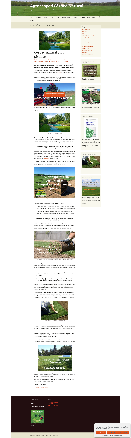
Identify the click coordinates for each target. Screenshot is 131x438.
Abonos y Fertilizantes (86, 29)
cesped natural (69, 59)
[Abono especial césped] (91, 128)
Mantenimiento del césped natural (89, 44)
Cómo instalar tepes (40, 391)
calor (65, 59)
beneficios (61, 59)
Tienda (57, 17)
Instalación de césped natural (88, 37)
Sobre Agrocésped (91, 17)
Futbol (83, 33)
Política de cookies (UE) (53, 405)
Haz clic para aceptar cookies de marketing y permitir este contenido (55, 94)
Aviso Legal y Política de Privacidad (116, 435)
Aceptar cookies (101, 432)
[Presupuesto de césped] (91, 95)
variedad (57, 61)
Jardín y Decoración (86, 39)
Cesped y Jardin (85, 31)
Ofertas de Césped (86, 48)
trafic (49, 61)
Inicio (31, 17)
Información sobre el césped (50, 59)
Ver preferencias (123, 432)
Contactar (32, 20)
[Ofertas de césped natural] (91, 162)
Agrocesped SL (65, 61)
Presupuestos (38, 17)
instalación (38, 61)
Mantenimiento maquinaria (87, 46)
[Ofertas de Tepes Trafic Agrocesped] (91, 70)
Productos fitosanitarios (87, 50)
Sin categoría (84, 52)
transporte (53, 61)
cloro (74, 59)
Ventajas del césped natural (41, 387)
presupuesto (47, 158)
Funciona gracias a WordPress (52, 435)
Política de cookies (105, 435)
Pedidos (45, 17)
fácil (35, 61)
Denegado (112, 432)
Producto (75, 17)
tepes (46, 61)
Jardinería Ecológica (86, 42)
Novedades (82, 17)
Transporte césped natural (87, 54)
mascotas (59, 72)
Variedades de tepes (66, 17)
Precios (51, 17)
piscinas (42, 61)
